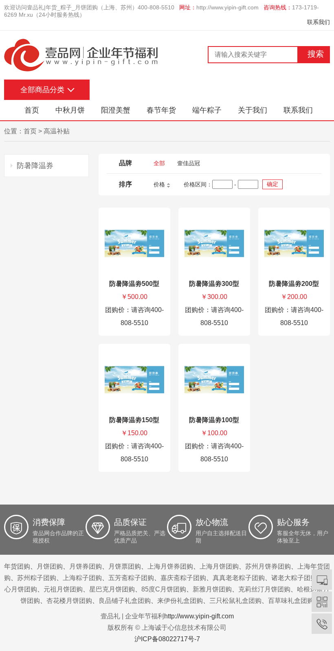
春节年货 (161, 110)
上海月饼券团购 (170, 566)
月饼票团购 (124, 566)
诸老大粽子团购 (294, 577)
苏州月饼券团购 (268, 566)
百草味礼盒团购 (291, 600)
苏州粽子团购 (36, 577)
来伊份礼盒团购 (180, 600)
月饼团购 (50, 566)
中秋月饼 (70, 110)
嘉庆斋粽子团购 (183, 577)
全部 (159, 163)
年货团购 (17, 566)
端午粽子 (207, 110)
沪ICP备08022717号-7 (167, 639)
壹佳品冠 (188, 163)
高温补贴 (57, 131)
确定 (272, 184)
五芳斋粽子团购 (131, 577)
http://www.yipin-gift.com (227, 7)
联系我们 (318, 22)
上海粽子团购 (82, 577)
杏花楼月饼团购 (69, 600)
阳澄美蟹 (115, 110)
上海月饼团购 (219, 566)
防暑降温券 (35, 166)
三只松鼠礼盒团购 (235, 600)
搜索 (316, 53)
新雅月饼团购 (212, 589)
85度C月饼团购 (163, 589)
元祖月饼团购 (63, 589)
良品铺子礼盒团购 (125, 600)
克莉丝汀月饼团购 (264, 589)
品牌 (125, 162)
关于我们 (252, 110)
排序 (125, 184)
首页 (31, 110)
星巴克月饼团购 (112, 589)
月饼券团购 (85, 566)
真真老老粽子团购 (239, 577)
